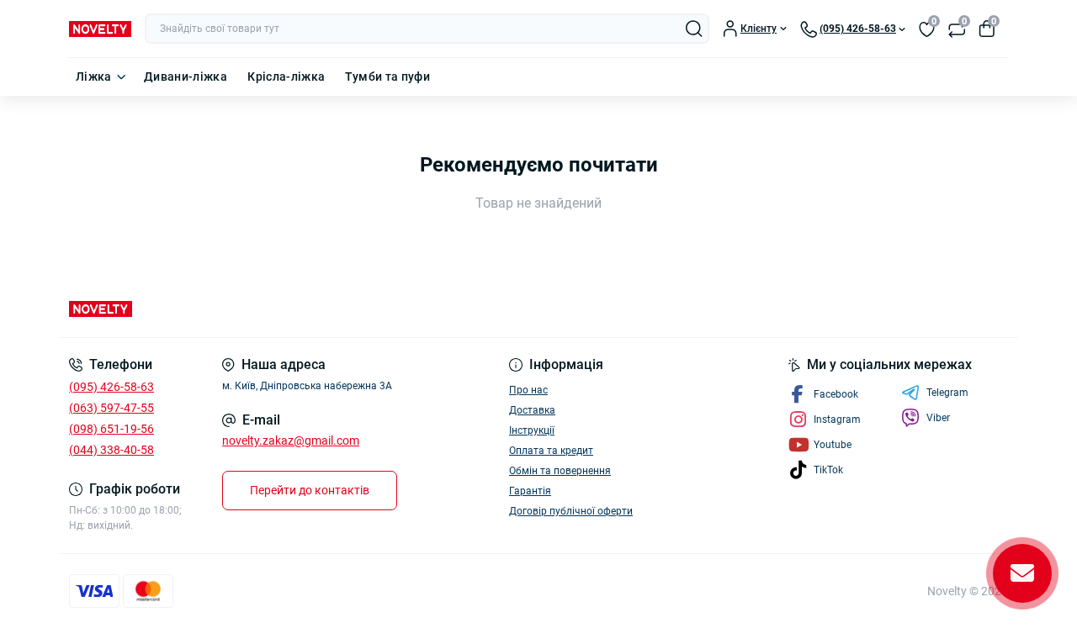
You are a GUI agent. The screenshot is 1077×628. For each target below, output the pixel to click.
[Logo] (100, 28)
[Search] (694, 28)
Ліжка (94, 76)
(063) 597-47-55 (111, 407)
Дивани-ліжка (185, 76)
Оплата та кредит (551, 450)
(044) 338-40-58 (111, 449)
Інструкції (531, 430)
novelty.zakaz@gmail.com (290, 440)
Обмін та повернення (560, 471)
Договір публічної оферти (571, 511)
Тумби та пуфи (387, 76)
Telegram (947, 392)
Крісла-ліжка (286, 76)
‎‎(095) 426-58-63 (111, 386)
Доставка (532, 410)
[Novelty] (298, 309)
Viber (938, 418)
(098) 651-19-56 (111, 428)
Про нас (528, 390)
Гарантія (530, 491)
